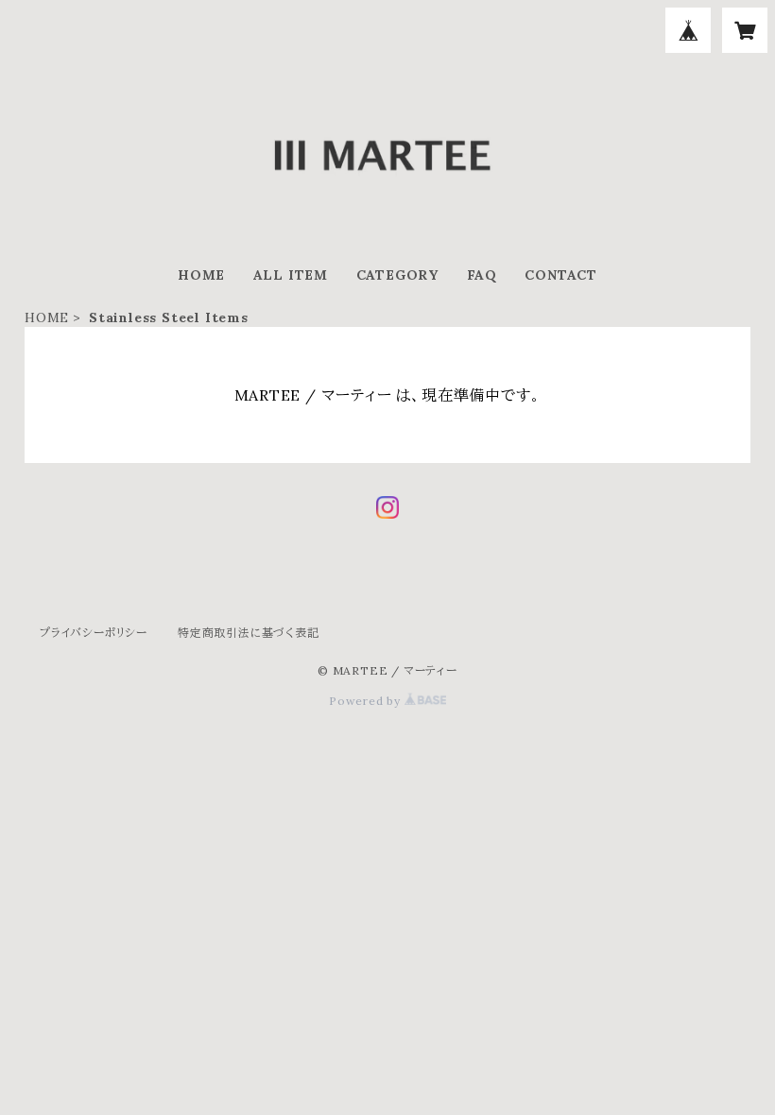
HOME (201, 274)
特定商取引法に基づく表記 (248, 633)
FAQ (482, 274)
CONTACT (561, 274)
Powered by (367, 701)
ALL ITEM (290, 274)
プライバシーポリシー (93, 633)
